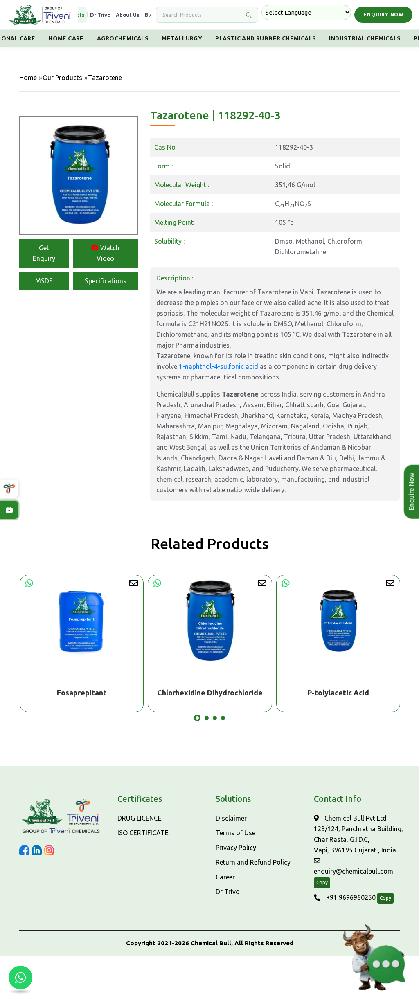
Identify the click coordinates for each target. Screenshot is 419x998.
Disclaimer (231, 818)
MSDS (44, 281)
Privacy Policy (236, 847)
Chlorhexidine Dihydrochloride (81, 693)
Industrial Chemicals (365, 38)
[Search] (248, 14)
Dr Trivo (100, 15)
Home (28, 77)
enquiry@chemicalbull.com (353, 871)
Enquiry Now (383, 14)
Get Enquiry (44, 253)
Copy (322, 882)
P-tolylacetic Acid (210, 693)
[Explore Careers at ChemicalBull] (9, 510)
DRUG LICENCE (139, 818)
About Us (128, 15)
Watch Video (108, 253)
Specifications (105, 281)
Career (225, 877)
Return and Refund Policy (253, 862)
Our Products (62, 77)
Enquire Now (408, 492)
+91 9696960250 (350, 897)
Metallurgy (182, 38)
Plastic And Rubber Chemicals (265, 38)
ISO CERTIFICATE (143, 833)
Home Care (66, 38)
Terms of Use (235, 833)
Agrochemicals (123, 38)
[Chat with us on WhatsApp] (20, 977)
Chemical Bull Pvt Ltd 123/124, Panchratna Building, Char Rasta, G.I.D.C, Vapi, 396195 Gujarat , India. (358, 834)
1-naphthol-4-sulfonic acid (218, 366)
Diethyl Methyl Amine (338, 693)
